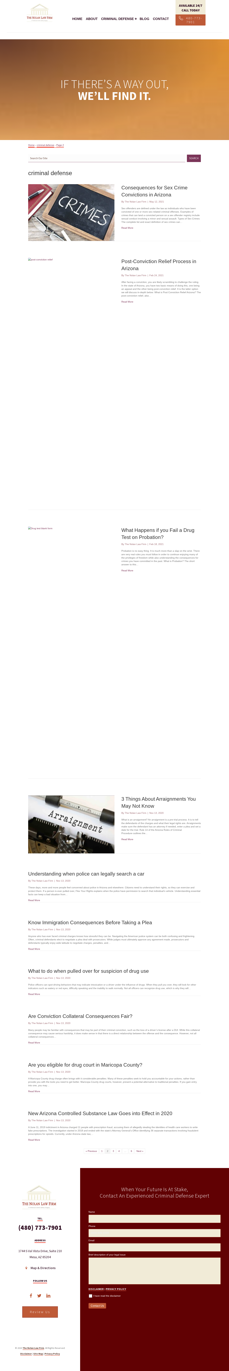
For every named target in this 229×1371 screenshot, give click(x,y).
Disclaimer (26, 1353)
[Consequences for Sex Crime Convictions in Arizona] (71, 212)
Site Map (38, 1353)
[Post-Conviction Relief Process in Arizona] (71, 383)
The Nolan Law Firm (33, 1348)
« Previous (91, 1151)
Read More (127, 227)
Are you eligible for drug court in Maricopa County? (85, 1065)
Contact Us (97, 1305)
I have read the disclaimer (107, 1295)
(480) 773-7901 (40, 1228)
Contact (161, 19)
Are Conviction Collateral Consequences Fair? (80, 1016)
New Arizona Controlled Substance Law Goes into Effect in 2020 (100, 1113)
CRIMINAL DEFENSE (117, 19)
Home (31, 145)
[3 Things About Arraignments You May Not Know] (71, 824)
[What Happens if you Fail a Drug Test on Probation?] (71, 652)
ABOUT (92, 19)
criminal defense (45, 145)
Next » (139, 1151)
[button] (191, 20)
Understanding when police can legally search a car (86, 874)
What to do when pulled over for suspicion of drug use (88, 971)
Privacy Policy (52, 1353)
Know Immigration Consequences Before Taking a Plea (90, 922)
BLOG (144, 19)
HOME (77, 19)
